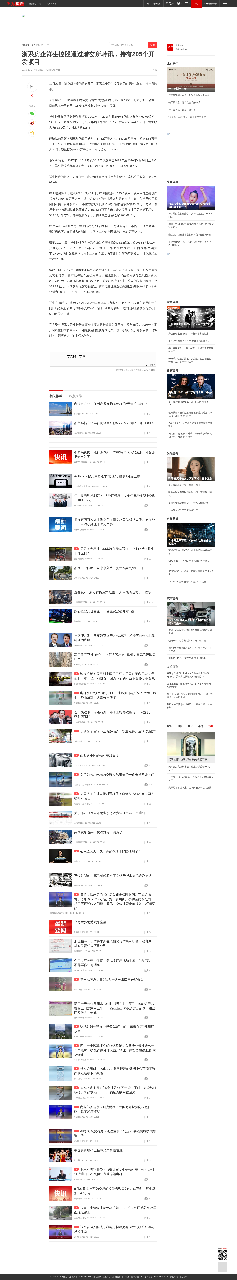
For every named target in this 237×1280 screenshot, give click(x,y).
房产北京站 (150, 364)
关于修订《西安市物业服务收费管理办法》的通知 (109, 813)
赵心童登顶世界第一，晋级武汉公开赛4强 (104, 611)
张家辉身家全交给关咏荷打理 (183, 510)
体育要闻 (172, 370)
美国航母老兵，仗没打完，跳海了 (98, 832)
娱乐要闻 (172, 453)
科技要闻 (172, 518)
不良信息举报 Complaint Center (154, 1277)
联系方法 (106, 1277)
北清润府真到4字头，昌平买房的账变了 (188, 117)
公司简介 (97, 1277)
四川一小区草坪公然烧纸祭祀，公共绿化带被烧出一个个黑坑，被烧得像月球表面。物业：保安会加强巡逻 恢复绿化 (115, 1050)
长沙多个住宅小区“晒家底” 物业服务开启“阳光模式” (118, 731)
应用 (40, 3)
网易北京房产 (37, 45)
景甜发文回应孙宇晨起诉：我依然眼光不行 (189, 234)
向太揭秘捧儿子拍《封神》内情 (184, 485)
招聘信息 (116, 1277)
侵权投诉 (183, 1277)
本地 (211, 726)
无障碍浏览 (51, 3)
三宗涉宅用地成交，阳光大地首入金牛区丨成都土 (191, 95)
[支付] (179, 3)
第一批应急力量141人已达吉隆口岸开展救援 (111, 979)
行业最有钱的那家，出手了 (182, 109)
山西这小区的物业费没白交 (99, 755)
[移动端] (147, 3)
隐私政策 (135, 1277)
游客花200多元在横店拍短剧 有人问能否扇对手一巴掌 (112, 592)
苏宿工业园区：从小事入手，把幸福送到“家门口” (109, 568)
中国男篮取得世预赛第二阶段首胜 (98, 1150)
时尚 (180, 726)
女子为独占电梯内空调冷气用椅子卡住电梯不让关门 (117, 774)
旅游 (200, 726)
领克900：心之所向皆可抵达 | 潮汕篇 (187, 640)
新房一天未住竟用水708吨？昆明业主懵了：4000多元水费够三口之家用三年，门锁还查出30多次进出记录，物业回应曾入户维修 (114, 1008)
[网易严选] (169, 3)
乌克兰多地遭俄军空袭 (90, 922)
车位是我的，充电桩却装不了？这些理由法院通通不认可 (114, 875)
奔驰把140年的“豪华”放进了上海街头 (187, 658)
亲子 (190, 726)
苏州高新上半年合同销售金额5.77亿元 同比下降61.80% (114, 423)
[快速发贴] (32, 87)
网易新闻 (179, 45)
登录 (197, 3)
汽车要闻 (172, 598)
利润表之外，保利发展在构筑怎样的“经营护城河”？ (110, 404)
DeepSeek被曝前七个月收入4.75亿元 (187, 581)
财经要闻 (172, 302)
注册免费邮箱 (210, 3)
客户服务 (125, 1277)
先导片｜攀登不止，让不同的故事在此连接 (189, 787)
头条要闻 (172, 182)
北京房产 (172, 63)
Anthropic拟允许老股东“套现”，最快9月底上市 (107, 476)
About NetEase (84, 1277)
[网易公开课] (157, 3)
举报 (155, 70)
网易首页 (32, 3)
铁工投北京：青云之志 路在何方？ (185, 102)
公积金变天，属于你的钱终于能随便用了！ (110, 851)
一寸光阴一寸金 (74, 356)
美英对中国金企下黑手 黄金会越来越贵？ (189, 341)
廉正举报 (174, 1277)
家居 (169, 726)
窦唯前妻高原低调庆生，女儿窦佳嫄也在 (188, 502)
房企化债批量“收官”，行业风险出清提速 (188, 333)
